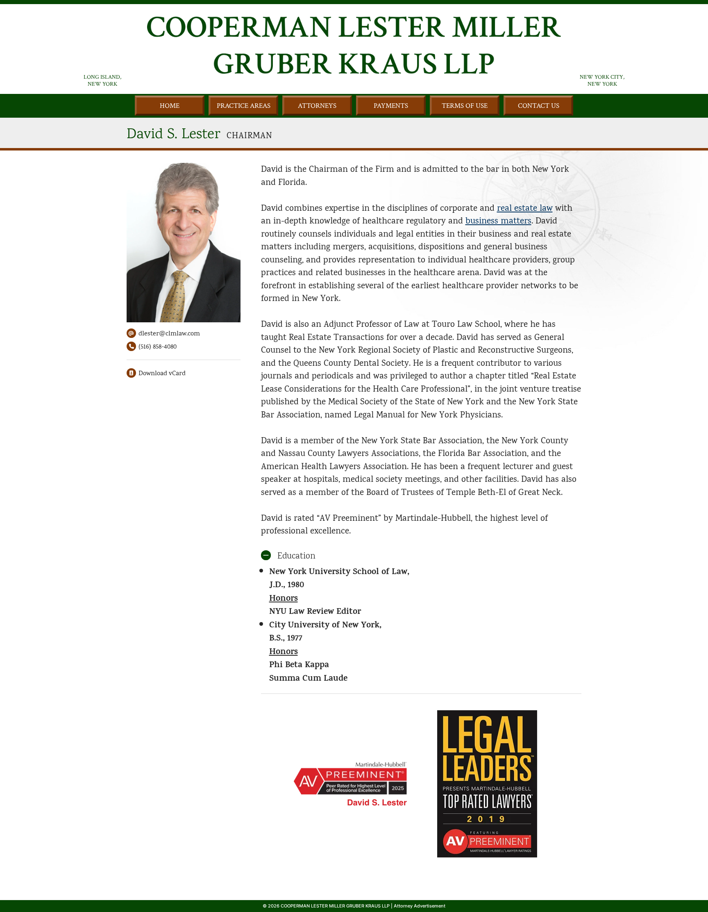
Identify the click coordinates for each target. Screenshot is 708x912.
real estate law (525, 208)
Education (296, 555)
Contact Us (538, 105)
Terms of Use (465, 105)
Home (169, 105)
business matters (498, 220)
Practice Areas (243, 105)
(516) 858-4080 (152, 346)
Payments (391, 105)
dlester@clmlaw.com (169, 333)
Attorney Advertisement (419, 906)
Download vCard (162, 373)
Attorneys (317, 105)
